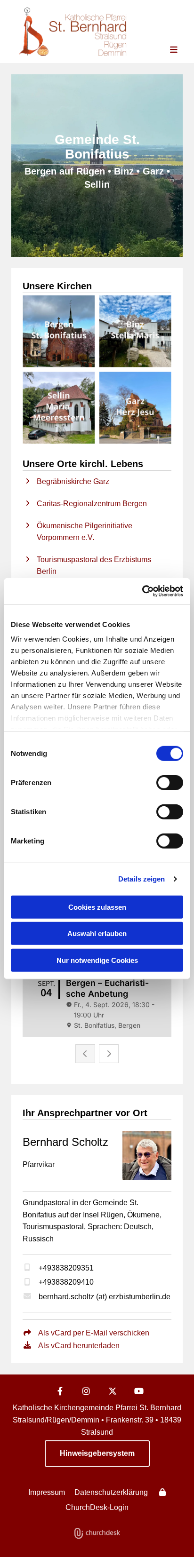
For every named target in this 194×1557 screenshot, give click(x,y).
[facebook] (60, 1391)
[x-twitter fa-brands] (112, 1391)
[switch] (169, 782)
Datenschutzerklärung (111, 1492)
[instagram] (86, 1391)
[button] (166, 50)
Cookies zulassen (97, 907)
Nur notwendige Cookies (97, 960)
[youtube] (139, 1391)
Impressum (46, 1492)
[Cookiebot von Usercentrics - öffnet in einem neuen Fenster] (142, 591)
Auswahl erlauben (97, 933)
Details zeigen (141, 879)
